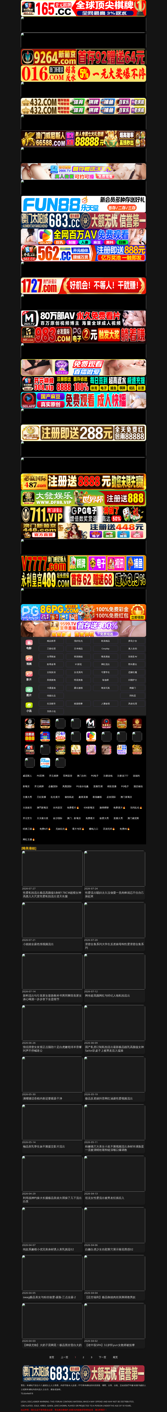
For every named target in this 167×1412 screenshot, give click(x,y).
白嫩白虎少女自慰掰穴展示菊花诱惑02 (109, 1249)
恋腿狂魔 (132, 672)
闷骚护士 (132, 679)
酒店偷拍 (138, 786)
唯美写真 (105, 687)
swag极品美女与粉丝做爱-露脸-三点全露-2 (49, 1297)
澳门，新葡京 (74, 818)
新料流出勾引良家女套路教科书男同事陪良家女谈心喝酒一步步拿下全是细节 (52, 997)
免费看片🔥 (73, 807)
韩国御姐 (78, 656)
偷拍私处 (69, 796)
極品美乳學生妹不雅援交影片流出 (44, 1146)
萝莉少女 (132, 640)
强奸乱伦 (78, 640)
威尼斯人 (27, 775)
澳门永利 (81, 775)
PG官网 (41, 775)
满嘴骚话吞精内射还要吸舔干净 (42, 1098)
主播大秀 (27, 796)
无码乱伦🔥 (136, 807)
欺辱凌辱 (51, 664)
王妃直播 (41, 796)
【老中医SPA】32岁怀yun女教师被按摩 (110, 1345)
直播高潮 (98, 786)
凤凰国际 (67, 786)
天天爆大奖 (42, 818)
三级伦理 (51, 648)
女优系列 (78, 672)
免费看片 (90, 818)
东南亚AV (132, 656)
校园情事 (78, 703)
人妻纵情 (105, 703)
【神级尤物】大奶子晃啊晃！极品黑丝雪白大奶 (52, 1345)
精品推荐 (51, 640)
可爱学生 (105, 672)
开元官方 (27, 818)
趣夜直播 (83, 796)
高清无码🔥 (109, 828)
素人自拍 (132, 648)
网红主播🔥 (29, 839)
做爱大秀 (104, 818)
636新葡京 (89, 807)
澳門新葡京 (42, 807)
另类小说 (51, 711)
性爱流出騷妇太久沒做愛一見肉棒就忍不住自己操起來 (114, 894)
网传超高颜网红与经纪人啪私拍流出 (107, 995)
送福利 (136, 775)
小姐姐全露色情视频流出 (38, 944)
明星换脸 (78, 679)
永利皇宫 (57, 807)
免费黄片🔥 (119, 807)
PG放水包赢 (82, 786)
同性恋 (132, 695)
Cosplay (105, 648)
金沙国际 (57, 818)
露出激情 (78, 687)
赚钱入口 (93, 828)
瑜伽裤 (105, 679)
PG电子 (95, 775)
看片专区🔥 (78, 828)
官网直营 (67, 775)
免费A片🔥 (45, 828)
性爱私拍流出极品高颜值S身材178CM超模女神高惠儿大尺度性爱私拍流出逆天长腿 (52, 894)
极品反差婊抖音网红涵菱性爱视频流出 (109, 1098)
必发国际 (111, 796)
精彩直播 (112, 786)
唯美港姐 (105, 656)
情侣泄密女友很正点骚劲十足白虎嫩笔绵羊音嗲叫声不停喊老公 (52, 1048)
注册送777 (122, 775)
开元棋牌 (53, 775)
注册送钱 (108, 775)
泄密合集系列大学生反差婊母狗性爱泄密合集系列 (114, 945)
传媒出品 (51, 695)
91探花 (78, 664)
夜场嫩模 (97, 796)
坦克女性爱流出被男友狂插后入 (104, 1198)
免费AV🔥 (125, 828)
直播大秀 (118, 818)
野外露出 (132, 664)
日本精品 (78, 648)
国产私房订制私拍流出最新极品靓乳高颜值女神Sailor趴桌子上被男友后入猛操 (114, 1048)
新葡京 (26, 786)
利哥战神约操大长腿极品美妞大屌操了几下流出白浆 (52, 1199)
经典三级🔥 (29, 828)
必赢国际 (53, 786)
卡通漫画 (51, 687)
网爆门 (132, 687)
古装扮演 (51, 672)
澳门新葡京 (126, 796)
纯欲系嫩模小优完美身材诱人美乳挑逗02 (48, 1249)
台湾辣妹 (51, 656)
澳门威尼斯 (133, 818)
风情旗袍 (51, 679)
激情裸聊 (104, 807)
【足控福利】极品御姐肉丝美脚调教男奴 (110, 1297)
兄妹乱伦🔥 (62, 828)
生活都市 (51, 703)
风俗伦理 (132, 703)
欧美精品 (105, 640)
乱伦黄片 (55, 796)
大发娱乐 (27, 807)
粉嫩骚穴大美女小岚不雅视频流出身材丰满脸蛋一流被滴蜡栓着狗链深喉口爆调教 (114, 1148)
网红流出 (105, 664)
